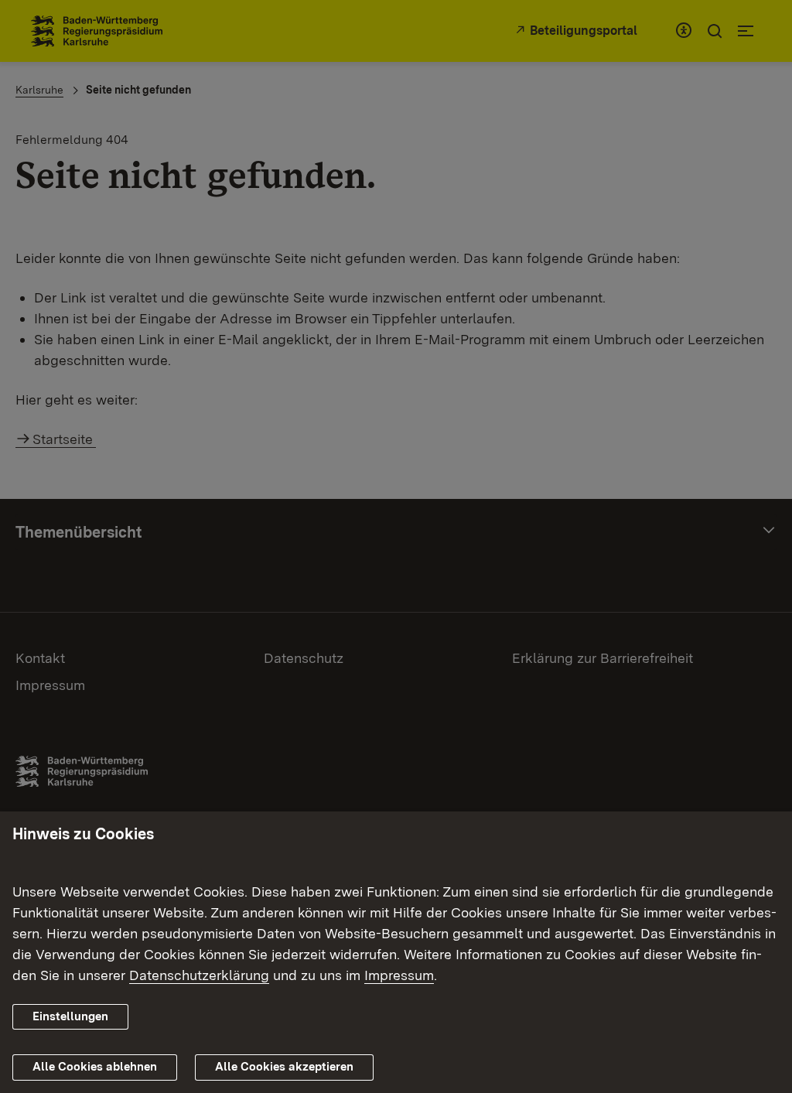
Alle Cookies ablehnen (94, 1067)
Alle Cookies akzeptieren (284, 1067)
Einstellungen (70, 1016)
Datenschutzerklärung (199, 975)
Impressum (399, 975)
